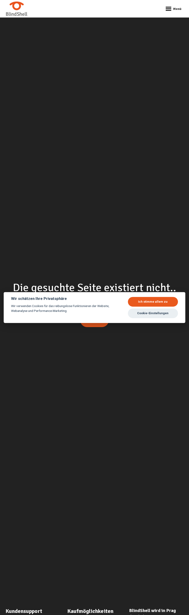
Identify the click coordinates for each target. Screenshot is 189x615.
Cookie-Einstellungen (152, 313)
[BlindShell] (17, 8)
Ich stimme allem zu (153, 301)
